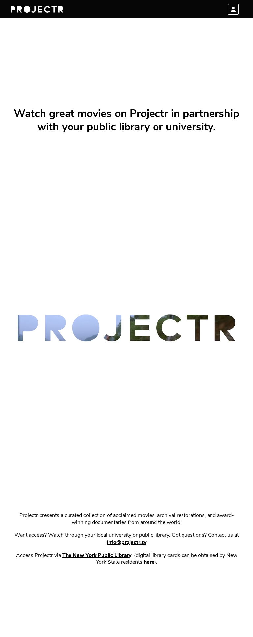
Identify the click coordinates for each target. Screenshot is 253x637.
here (149, 562)
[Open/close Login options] (233, 9)
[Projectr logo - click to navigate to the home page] (37, 9)
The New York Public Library (96, 555)
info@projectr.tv (126, 542)
